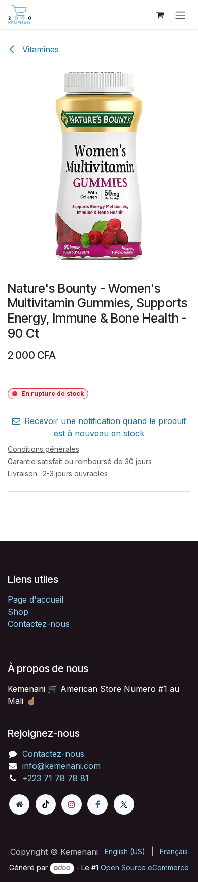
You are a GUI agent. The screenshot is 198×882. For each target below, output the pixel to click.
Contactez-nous (39, 624)
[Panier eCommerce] (160, 15)
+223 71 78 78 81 (55, 778)
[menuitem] (125, 851)
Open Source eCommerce (145, 867)
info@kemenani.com (61, 766)
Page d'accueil (35, 599)
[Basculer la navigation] (180, 14)
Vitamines (39, 49)
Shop (18, 612)
